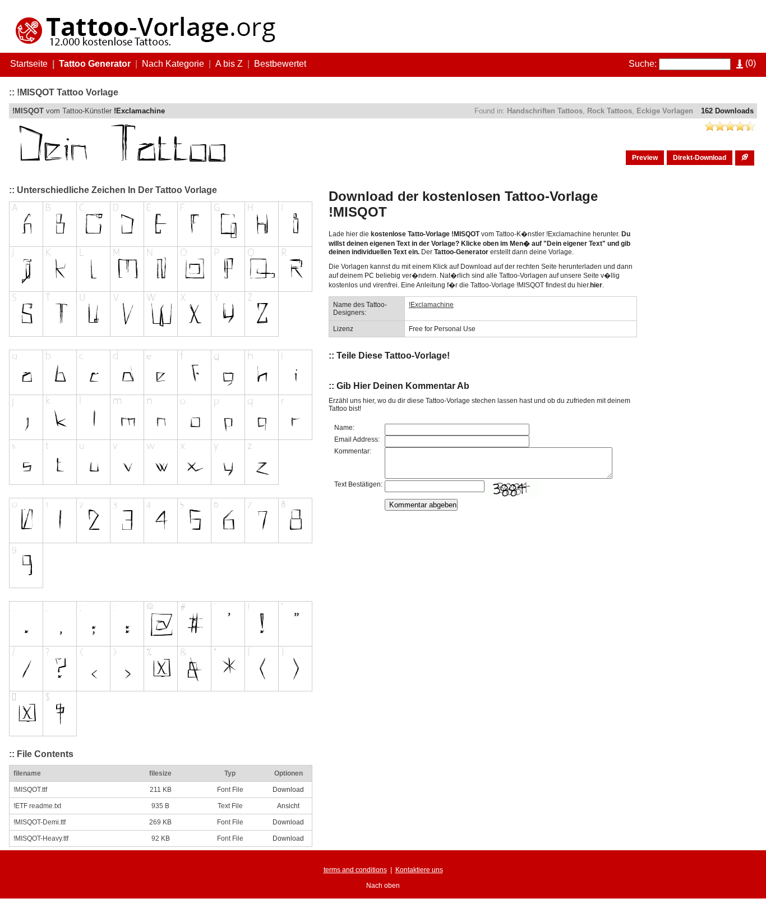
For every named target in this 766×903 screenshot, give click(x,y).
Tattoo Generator (95, 63)
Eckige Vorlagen (664, 111)
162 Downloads (727, 111)
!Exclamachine (139, 111)
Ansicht (288, 806)
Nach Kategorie (173, 63)
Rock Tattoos (609, 111)
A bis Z (229, 63)
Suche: (643, 63)
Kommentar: (352, 451)
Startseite (29, 63)
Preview (645, 158)
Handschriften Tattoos (545, 111)
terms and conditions (355, 870)
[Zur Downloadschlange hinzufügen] (744, 158)
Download (288, 790)
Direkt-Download (699, 158)
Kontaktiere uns (419, 870)
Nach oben (383, 886)
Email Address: (357, 439)
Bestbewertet (280, 63)
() (749, 63)
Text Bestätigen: (358, 484)
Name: (344, 428)
